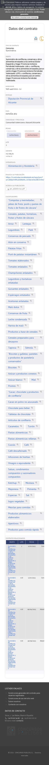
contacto (19, 721)
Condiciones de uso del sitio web (21, 698)
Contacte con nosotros (17, 704)
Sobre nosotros (14, 701)
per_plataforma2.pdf (17, 189)
